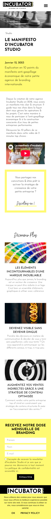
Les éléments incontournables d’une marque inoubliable (25, 272)
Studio (8, 33)
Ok (13, 513)
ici (17, 471)
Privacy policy (30, 513)
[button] (46, 6)
